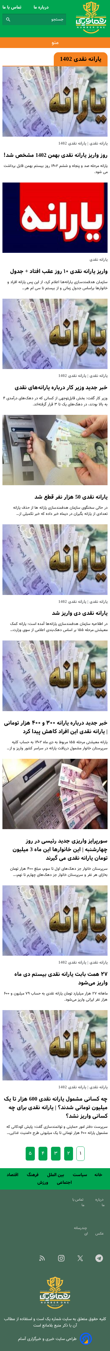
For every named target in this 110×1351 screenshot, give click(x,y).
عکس (100, 1233)
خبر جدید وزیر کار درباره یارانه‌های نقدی (61, 388)
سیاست (80, 1175)
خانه (99, 1175)
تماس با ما (12, 7)
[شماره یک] (55, 1308)
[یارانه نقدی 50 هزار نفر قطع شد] (55, 450)
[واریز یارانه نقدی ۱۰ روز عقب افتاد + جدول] (55, 218)
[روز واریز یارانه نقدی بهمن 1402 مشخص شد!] (55, 101)
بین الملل (56, 1175)
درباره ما (42, 7)
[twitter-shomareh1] (80, 1260)
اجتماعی (65, 1182)
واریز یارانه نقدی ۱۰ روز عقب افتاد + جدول (59, 271)
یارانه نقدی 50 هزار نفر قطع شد (71, 497)
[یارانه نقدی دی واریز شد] (55, 559)
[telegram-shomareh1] (99, 1260)
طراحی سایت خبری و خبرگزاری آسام (47, 1339)
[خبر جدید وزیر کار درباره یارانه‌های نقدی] (55, 334)
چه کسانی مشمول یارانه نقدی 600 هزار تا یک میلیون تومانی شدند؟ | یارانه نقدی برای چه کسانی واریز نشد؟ (56, 1107)
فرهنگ (33, 1175)
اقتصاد (13, 1175)
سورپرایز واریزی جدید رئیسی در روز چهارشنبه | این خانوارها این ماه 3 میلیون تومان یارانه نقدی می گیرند (60, 849)
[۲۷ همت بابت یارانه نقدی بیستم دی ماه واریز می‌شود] (55, 920)
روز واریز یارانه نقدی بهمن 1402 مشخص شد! (55, 155)
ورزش (43, 1182)
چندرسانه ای (81, 1230)
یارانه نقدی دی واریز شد (80, 613)
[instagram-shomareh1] (61, 1260)
